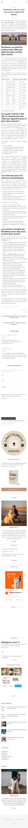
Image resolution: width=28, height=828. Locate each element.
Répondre (3, 338)
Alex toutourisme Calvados (9, 335)
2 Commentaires (23, 310)
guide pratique (23, 182)
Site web (3, 386)
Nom (2, 375)
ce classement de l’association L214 (9, 62)
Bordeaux (12, 306)
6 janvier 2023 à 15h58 (6, 349)
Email (2, 651)
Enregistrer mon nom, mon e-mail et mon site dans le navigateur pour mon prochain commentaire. (13, 395)
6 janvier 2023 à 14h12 (5, 336)
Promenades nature (5, 756)
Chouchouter (4, 751)
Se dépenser (4, 757)
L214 (17, 306)
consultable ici (20, 138)
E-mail (3, 380)
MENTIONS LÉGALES (19, 819)
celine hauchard (6, 348)
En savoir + (14, 541)
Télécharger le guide (14, 489)
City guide (14, 7)
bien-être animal (5, 306)
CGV (24, 819)
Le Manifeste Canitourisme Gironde (10, 549)
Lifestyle (3, 754)
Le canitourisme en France (8, 551)
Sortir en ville (4, 759)
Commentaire (4, 398)
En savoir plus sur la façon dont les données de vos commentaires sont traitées (13, 422)
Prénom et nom (4, 647)
